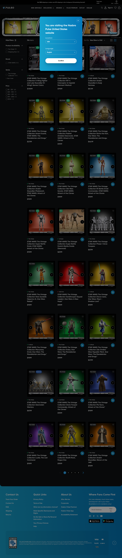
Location (48, 38)
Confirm (61, 61)
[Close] (78, 20)
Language (49, 48)
